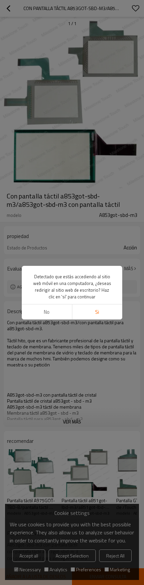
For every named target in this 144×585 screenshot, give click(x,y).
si (97, 312)
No (47, 312)
